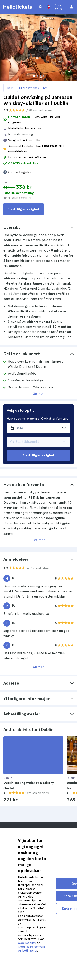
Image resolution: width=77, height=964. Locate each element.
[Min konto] (71, 7)
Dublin (9, 88)
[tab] (38, 227)
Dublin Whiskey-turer (33, 88)
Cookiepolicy (27, 942)
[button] (38, 227)
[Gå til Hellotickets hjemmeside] (18, 7)
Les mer (39, 540)
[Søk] (40, 7)
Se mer (38, 394)
